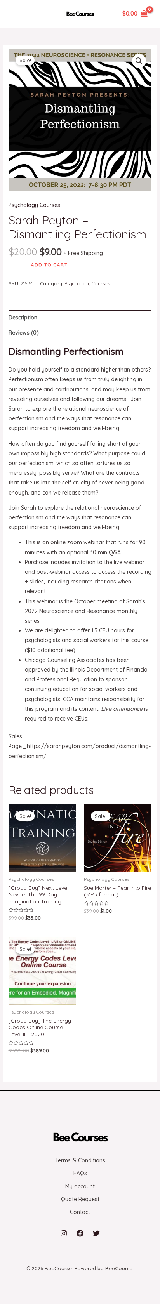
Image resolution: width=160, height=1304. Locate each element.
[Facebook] (80, 1233)
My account (80, 1186)
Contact (80, 1212)
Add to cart (49, 264)
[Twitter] (96, 1233)
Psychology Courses (34, 204)
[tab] (80, 317)
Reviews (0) (24, 332)
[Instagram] (63, 1233)
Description (23, 317)
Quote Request (80, 1199)
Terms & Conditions (80, 1160)
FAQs (80, 1173)
